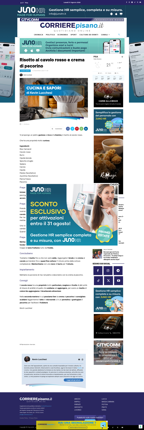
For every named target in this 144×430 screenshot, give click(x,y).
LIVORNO (77, 410)
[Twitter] (137, 2)
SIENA (104, 410)
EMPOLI (77, 402)
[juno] (72, 245)
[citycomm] (72, 429)
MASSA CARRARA (108, 402)
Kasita (80, 368)
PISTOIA (105, 404)
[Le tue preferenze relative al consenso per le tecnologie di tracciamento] (140, 426)
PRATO (104, 407)
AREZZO (77, 399)
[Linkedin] (86, 129)
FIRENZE (77, 404)
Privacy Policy (33, 418)
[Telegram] (132, 2)
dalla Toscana (108, 249)
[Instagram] (129, 2)
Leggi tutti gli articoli (73, 380)
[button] (119, 34)
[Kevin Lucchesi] (21, 74)
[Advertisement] (54, 326)
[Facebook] (126, 2)
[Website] (82, 359)
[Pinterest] (77, 129)
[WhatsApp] (81, 129)
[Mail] (79, 359)
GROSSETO (78, 407)
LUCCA (104, 399)
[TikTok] (134, 2)
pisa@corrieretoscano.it (26, 414)
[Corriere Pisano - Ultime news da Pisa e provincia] (72, 27)
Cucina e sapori (25, 70)
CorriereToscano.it (46, 406)
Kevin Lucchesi (28, 75)
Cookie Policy (24, 418)
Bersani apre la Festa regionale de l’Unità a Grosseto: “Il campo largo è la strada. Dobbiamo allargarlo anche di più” (113, 255)
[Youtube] (140, 2)
